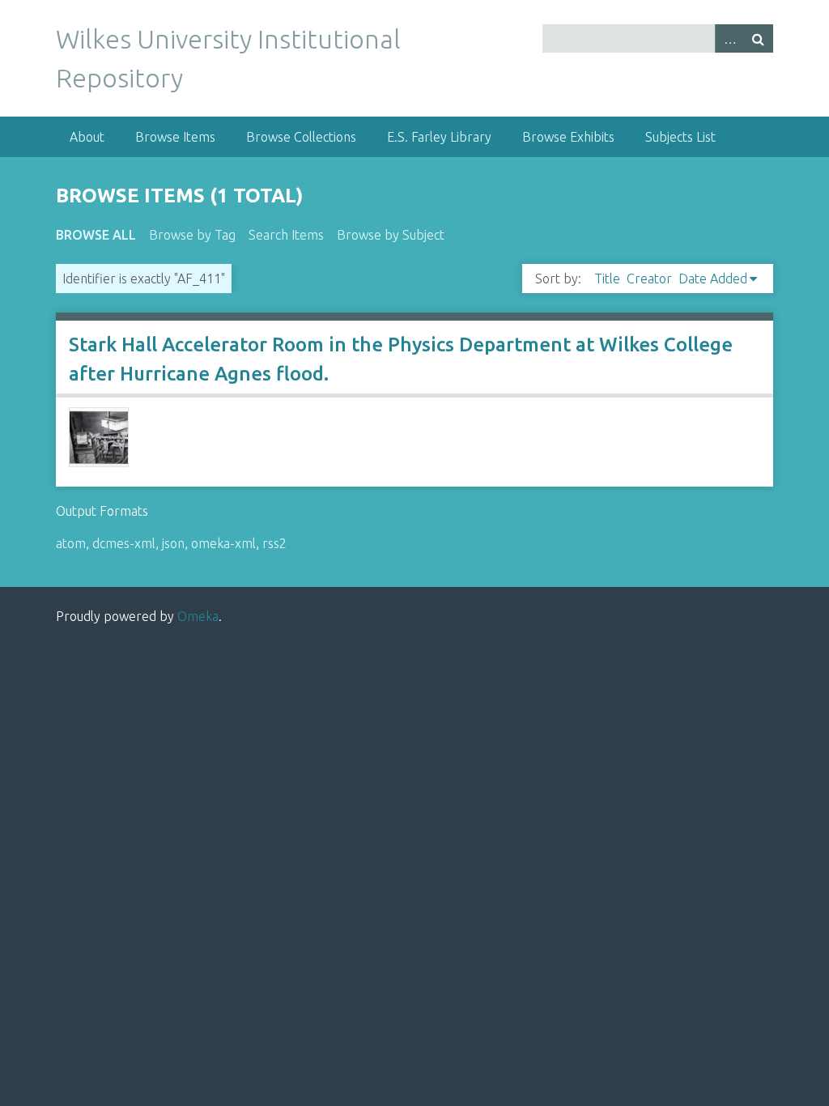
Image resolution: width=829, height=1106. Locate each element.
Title (607, 278)
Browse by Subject (390, 235)
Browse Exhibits (568, 137)
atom (71, 543)
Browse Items (175, 137)
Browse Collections (301, 137)
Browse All (96, 235)
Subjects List (680, 137)
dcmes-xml (123, 543)
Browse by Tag (192, 235)
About (87, 137)
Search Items (286, 235)
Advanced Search (729, 38)
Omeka (198, 616)
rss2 (274, 543)
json (173, 543)
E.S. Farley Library (439, 137)
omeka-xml (223, 543)
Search (758, 38)
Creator (649, 278)
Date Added (712, 278)
